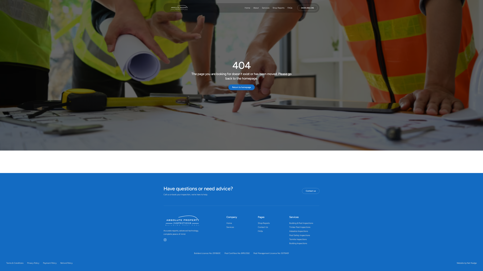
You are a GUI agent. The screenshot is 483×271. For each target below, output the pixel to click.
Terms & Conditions (14, 263)
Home (247, 8)
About (256, 8)
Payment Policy (50, 263)
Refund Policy (66, 263)
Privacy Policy (33, 263)
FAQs (290, 8)
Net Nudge (472, 263)
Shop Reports (278, 8)
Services (265, 8)
